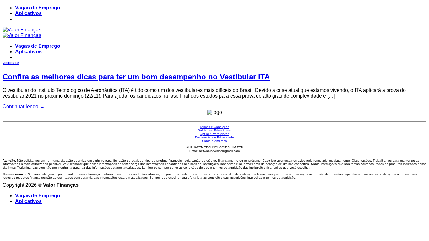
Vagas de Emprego (37, 7)
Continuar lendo (24, 106)
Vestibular (11, 63)
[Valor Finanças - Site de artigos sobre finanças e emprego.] (22, 32)
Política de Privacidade (214, 130)
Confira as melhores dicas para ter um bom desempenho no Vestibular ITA (136, 76)
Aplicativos (28, 13)
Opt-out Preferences (214, 134)
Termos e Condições (214, 127)
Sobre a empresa (214, 140)
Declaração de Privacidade (214, 137)
